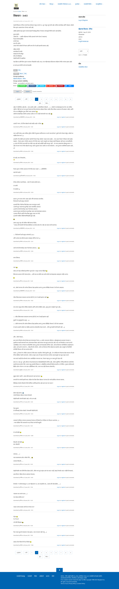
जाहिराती (41, 576)
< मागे (26, 99)
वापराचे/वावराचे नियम (66, 578)
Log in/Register (83, 20)
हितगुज (51, 4)
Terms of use (64, 584)
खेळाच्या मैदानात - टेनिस (19, 79)
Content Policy (81, 584)
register (28, 91)
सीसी (53, 576)
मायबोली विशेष (87, 4)
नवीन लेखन (42, 4)
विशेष (35, 576)
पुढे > (40, 103)
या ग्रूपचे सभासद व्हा (83, 41)
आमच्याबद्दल (80, 578)
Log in (17, 91)
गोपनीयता (74, 578)
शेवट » (46, 103)
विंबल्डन (21, 74)
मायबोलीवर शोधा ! (83, 67)
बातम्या (47, 576)
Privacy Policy (72, 584)
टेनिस (19, 70)
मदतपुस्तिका (99, 4)
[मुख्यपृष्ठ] (16, 6)
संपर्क (85, 578)
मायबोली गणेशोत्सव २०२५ (64, 4)
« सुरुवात (19, 99)
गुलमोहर (77, 4)
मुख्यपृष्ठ (19, 11)
